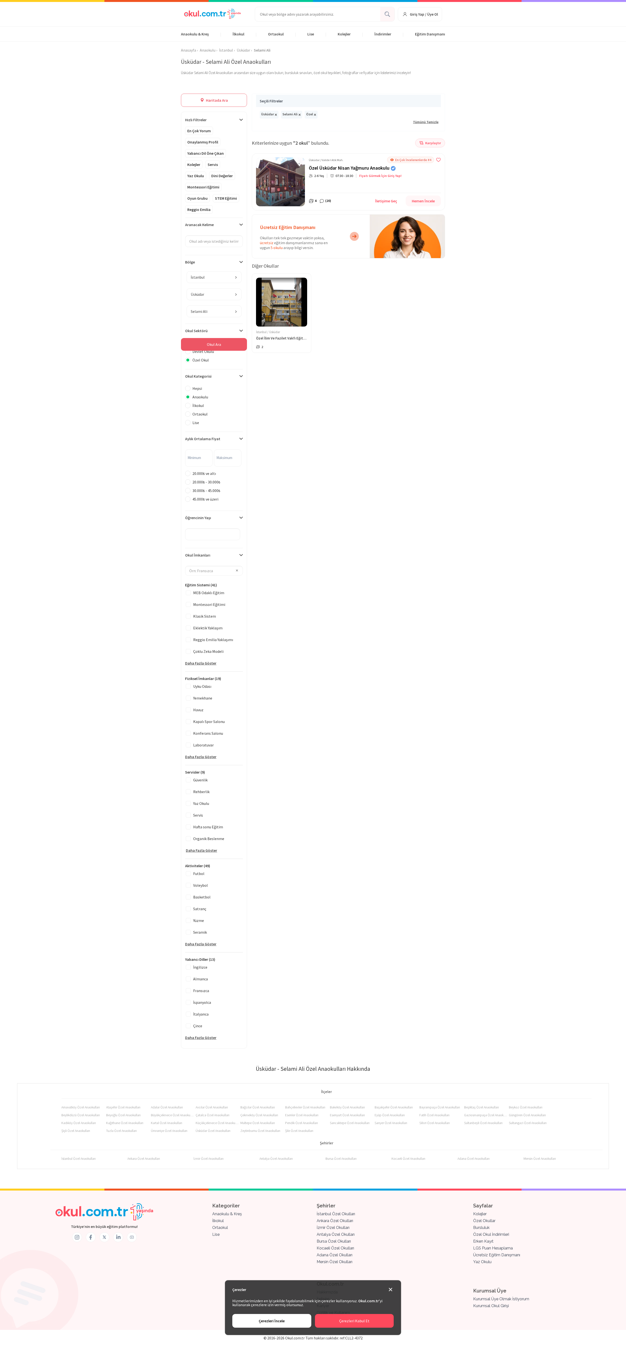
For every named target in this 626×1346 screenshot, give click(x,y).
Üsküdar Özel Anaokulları (213, 1130)
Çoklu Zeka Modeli (208, 651)
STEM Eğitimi (226, 198)
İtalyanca (201, 1014)
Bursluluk (481, 1227)
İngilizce (200, 967)
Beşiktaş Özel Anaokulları (481, 1107)
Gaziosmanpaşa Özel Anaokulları (485, 1115)
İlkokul (238, 34)
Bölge (190, 262)
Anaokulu (200, 397)
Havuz (198, 710)
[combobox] (214, 277)
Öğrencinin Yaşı (198, 517)
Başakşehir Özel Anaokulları (394, 1107)
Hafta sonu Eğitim (208, 827)
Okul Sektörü (196, 330)
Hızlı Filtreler (196, 119)
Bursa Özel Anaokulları (341, 1158)
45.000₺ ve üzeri (205, 499)
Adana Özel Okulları (334, 1255)
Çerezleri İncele (272, 1320)
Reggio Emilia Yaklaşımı (213, 640)
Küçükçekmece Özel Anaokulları (217, 1123)
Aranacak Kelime (199, 224)
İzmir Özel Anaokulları (208, 1158)
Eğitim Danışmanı (430, 34)
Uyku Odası (202, 686)
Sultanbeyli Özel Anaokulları (483, 1123)
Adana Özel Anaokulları (474, 1158)
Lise (310, 34)
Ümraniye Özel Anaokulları (169, 1130)
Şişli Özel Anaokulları (75, 1130)
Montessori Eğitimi (203, 187)
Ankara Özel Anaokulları (143, 1158)
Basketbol (202, 897)
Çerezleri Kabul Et (354, 1320)
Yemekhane (202, 698)
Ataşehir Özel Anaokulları (123, 1107)
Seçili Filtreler (271, 100)
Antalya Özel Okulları (336, 1234)
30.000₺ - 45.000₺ (206, 490)
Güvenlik (200, 780)
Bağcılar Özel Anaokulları (257, 1107)
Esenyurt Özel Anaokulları (347, 1115)
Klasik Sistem (204, 616)
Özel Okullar (484, 1220)
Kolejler (344, 34)
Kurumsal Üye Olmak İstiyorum (501, 1299)
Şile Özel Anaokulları (299, 1130)
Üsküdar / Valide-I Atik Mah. (326, 160)
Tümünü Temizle (425, 122)
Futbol (198, 873)
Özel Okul (200, 360)
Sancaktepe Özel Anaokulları (349, 1123)
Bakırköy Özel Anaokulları (347, 1107)
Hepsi (197, 388)
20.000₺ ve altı (204, 473)
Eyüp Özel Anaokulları (390, 1115)
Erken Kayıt (483, 1241)
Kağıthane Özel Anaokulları (124, 1123)
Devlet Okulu (203, 351)
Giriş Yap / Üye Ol (424, 14)
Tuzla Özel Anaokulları (121, 1130)
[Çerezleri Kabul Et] (390, 1290)
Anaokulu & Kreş (195, 34)
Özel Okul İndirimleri (491, 1234)
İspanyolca (202, 1002)
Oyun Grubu (197, 198)
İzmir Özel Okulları (333, 1227)
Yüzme (198, 920)
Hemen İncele (423, 200)
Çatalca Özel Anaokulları (212, 1115)
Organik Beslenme (208, 839)
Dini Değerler (222, 175)
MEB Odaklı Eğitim (208, 593)
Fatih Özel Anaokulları (434, 1115)
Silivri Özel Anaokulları (434, 1123)
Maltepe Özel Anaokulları (257, 1123)
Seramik (200, 932)
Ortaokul (276, 34)
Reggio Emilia (199, 209)
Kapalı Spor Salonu (209, 721)
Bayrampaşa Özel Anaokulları (439, 1107)
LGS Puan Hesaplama (493, 1248)
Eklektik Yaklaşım (208, 628)
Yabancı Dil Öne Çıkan (205, 153)
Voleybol (200, 885)
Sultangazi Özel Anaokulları (528, 1123)
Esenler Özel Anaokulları (301, 1115)
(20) (328, 200)
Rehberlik (201, 792)
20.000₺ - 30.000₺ (206, 482)
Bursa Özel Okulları (334, 1241)
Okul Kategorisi (198, 376)
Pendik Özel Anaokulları (301, 1123)
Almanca (200, 979)
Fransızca (201, 991)
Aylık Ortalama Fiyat (202, 438)
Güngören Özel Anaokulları (527, 1115)
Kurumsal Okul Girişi (491, 1305)
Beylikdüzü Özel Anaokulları (80, 1115)
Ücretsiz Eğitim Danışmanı (496, 1255)
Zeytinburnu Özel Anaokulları (260, 1130)
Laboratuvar (203, 745)
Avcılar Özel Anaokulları (212, 1107)
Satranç (199, 909)
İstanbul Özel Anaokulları (78, 1158)
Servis (213, 164)
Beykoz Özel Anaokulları (525, 1107)
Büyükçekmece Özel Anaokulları (172, 1115)
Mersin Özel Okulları (334, 1261)
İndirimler (382, 34)
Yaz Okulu (195, 175)
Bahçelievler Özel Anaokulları (305, 1107)
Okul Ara (214, 344)
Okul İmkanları (197, 555)
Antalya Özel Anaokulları (276, 1158)
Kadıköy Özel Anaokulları (78, 1123)
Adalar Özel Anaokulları (167, 1107)
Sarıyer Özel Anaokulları (391, 1123)
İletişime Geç (386, 200)
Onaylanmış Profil (202, 142)
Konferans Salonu (208, 733)
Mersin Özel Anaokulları (540, 1158)
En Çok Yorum (199, 130)
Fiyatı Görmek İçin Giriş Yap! (380, 175)
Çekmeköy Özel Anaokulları (259, 1115)
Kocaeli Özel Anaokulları (408, 1158)
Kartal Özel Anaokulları (166, 1123)
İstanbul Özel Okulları (336, 1214)
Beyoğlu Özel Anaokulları (123, 1115)
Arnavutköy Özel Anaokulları (80, 1107)
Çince (197, 1026)
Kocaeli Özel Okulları (335, 1248)
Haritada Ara (216, 100)
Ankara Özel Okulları (335, 1220)
